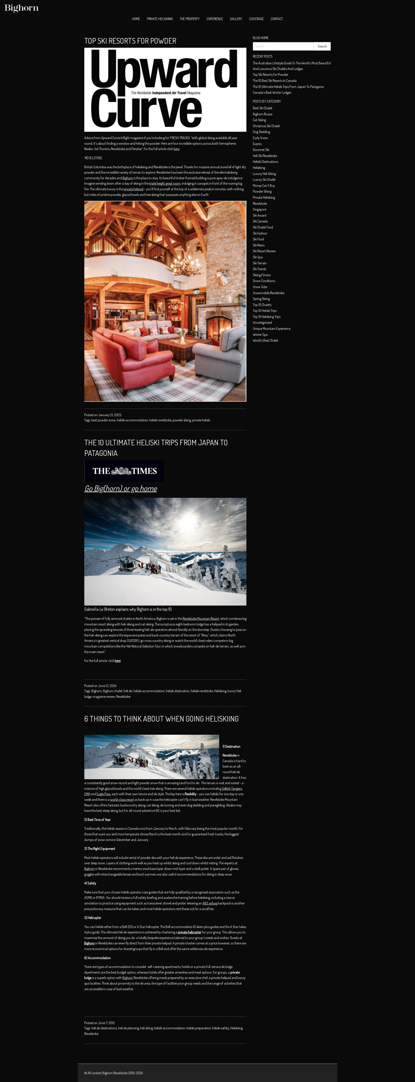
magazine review (104, 696)
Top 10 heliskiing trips (267, 316)
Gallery (236, 19)
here (176, 149)
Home (136, 19)
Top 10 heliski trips (265, 310)
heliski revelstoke (160, 420)
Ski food (258, 239)
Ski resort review (264, 251)
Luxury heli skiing (264, 173)
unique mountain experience (271, 328)
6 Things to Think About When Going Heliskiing (161, 718)
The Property (190, 19)
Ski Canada (260, 221)
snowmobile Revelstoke (268, 293)
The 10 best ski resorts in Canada (275, 80)
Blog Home (261, 38)
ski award (259, 215)
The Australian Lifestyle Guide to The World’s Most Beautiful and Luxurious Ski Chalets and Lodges (292, 66)
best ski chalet (262, 108)
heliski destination (178, 691)
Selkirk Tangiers (232, 788)
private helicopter (189, 932)
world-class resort (122, 799)
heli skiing (146, 1028)
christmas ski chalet (266, 126)
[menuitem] (136, 19)
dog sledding (261, 132)
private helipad (133, 189)
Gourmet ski (261, 150)
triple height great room (164, 183)
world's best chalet (265, 340)
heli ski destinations (104, 1028)
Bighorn (128, 178)
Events (257, 144)
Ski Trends (259, 269)
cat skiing (259, 120)
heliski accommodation (132, 420)
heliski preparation (199, 1028)
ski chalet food (263, 227)
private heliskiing (264, 197)
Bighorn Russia (262, 114)
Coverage (256, 19)
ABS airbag (210, 903)
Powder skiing (262, 191)
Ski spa (258, 257)
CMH (87, 794)
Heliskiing (220, 691)
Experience (215, 19)
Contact (277, 19)
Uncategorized (262, 322)
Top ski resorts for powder (130, 40)
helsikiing (259, 167)
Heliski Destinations (265, 161)
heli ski (128, 691)
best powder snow (103, 420)
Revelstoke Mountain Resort (201, 618)
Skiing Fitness (262, 275)
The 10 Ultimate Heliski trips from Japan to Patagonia (288, 86)
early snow (260, 138)
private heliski (201, 420)
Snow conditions (264, 281)
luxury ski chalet (264, 179)
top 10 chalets (262, 305)
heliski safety (220, 1028)
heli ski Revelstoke (265, 156)
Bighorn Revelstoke (115, 1073)
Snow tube (260, 287)
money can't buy (264, 185)
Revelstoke (123, 696)
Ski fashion (260, 233)
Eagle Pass (103, 794)
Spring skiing (261, 299)
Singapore (259, 209)
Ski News (259, 245)
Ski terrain (260, 263)
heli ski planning (128, 1028)
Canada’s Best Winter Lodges (272, 92)
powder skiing (182, 420)
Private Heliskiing (160, 19)
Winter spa (260, 334)
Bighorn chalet (112, 691)
